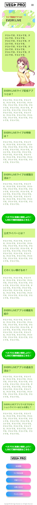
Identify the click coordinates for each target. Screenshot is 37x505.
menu (32, 5)
